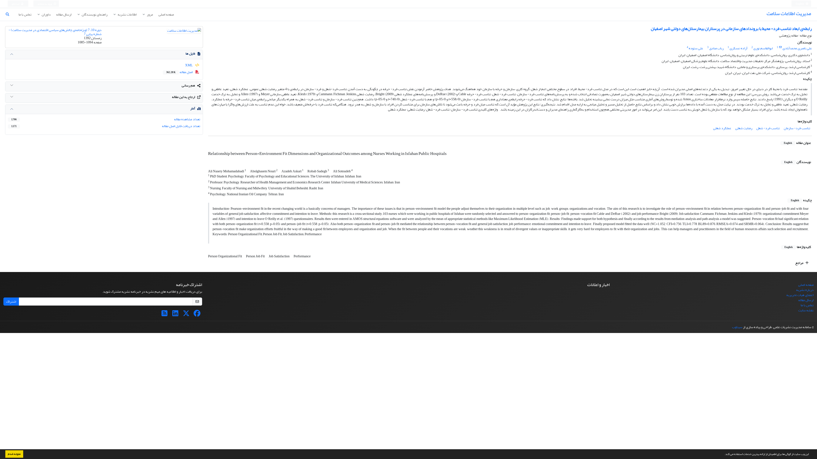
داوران (46, 14)
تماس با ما (25, 14)
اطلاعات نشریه (127, 14)
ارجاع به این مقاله (183, 97)
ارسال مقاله (63, 14)
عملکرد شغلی (722, 128)
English (800, 3)
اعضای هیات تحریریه (800, 295)
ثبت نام (16, 3)
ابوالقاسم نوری (763, 48)
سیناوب (737, 327)
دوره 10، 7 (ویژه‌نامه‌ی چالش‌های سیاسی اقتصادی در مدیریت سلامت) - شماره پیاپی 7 (55, 32)
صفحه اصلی (166, 14)
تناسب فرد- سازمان (797, 128)
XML (189, 65)
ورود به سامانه (45, 3)
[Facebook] (197, 315)
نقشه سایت (806, 310)
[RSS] (164, 315)
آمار (192, 108)
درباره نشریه (805, 290)
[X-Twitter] (186, 315)
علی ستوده (696, 48)
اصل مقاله (179, 72)
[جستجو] (9, 14)
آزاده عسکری (738, 48)
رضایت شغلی (743, 128)
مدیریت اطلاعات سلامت (789, 13)
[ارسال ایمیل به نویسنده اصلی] (780, 47)
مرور (149, 14)
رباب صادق (716, 48)
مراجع (799, 263)
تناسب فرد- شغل (768, 128)
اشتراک (11, 301)
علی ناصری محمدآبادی (797, 48)
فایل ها (190, 53)
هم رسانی (188, 85)
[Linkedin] (175, 315)
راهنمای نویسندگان (94, 14)
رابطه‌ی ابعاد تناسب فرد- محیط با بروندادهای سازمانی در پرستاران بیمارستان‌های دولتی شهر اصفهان (731, 28)
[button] (723, 454)
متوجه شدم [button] (14, 453)
